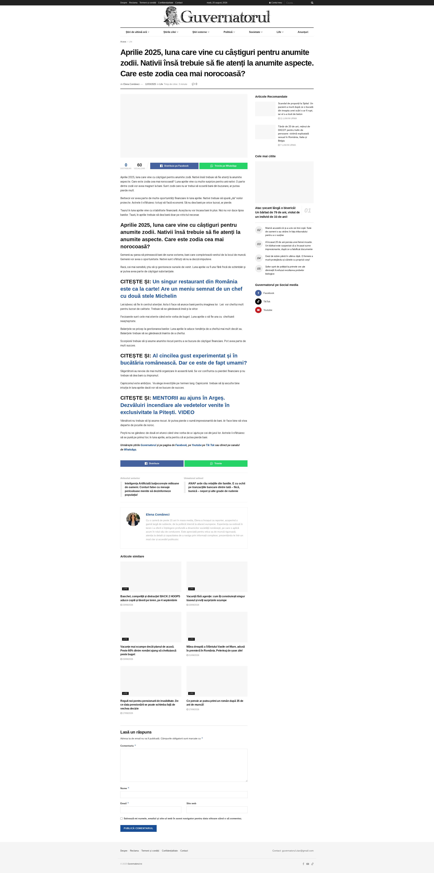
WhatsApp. (130, 449)
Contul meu (276, 3)
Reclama (133, 3)
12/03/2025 (150, 84)
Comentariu (128, 745)
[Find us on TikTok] (312, 864)
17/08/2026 (127, 713)
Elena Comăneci (131, 84)
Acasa (123, 42)
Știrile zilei (169, 32)
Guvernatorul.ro (135, 864)
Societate (254, 32)
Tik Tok (210, 445)
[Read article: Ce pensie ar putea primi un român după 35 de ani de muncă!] (217, 681)
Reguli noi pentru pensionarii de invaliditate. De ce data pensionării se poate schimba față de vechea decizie (149, 704)
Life (279, 32)
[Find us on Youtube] (307, 864)
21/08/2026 (193, 655)
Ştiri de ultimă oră (136, 32)
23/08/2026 (127, 605)
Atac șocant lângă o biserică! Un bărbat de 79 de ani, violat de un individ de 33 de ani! (277, 212)
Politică (228, 32)
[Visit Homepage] (217, 16)
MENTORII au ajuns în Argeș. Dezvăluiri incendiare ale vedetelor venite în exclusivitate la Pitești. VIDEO (175, 405)
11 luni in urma (288, 118)
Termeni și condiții (148, 3)
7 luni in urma (288, 145)
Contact (178, 3)
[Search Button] (311, 2)
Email (124, 803)
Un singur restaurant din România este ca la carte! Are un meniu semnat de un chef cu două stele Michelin (181, 289)
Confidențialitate (165, 3)
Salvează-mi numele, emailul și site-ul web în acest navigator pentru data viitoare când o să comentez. (183, 818)
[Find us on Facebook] (303, 864)
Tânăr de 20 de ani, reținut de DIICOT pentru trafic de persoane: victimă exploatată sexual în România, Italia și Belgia (294, 133)
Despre (123, 3)
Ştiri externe (199, 32)
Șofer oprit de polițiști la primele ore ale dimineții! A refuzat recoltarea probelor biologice (285, 270)
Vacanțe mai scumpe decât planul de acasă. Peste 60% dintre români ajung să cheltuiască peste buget (148, 650)
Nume (124, 788)
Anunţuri (303, 32)
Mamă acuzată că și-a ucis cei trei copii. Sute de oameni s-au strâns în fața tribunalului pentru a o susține (288, 231)
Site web (191, 803)
